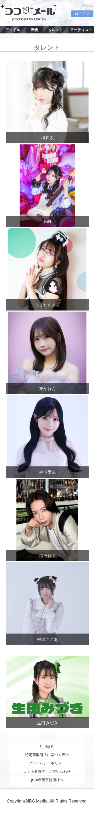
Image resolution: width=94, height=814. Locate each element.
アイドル (12, 30)
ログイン (82, 13)
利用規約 (47, 747)
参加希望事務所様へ (47, 780)
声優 (34, 30)
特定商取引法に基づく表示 (47, 755)
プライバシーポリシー (47, 763)
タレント (55, 30)
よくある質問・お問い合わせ (47, 771)
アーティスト (81, 30)
